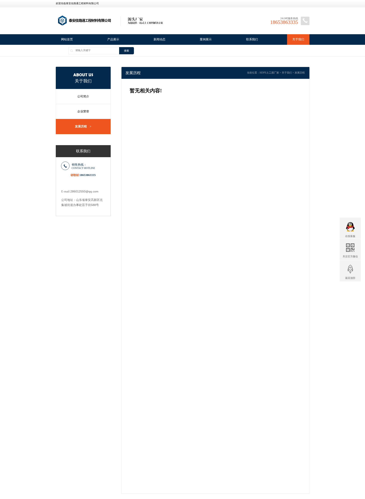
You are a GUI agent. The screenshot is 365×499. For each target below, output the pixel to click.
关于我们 (298, 39)
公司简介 (83, 96)
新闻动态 (159, 39)
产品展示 (113, 39)
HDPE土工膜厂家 (269, 72)
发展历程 (83, 126)
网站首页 (67, 39)
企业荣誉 (83, 111)
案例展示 (206, 39)
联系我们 (252, 39)
